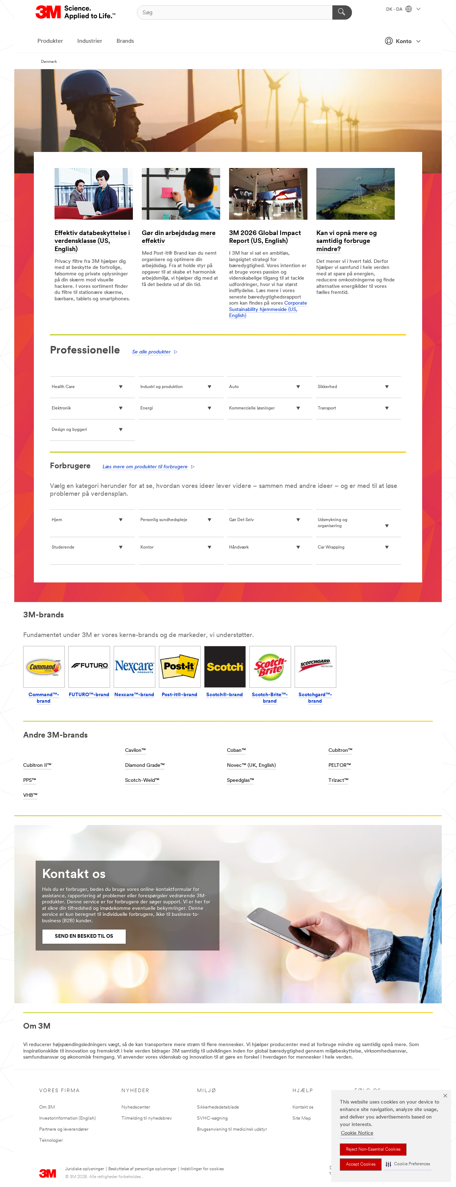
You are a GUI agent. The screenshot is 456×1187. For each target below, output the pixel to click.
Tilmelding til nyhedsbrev (146, 1118)
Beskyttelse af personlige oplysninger (142, 1169)
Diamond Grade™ (145, 765)
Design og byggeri (69, 430)
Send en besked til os (84, 936)
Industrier (89, 41)
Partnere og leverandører (63, 1129)
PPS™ (29, 780)
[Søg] (342, 12)
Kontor (147, 547)
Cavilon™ (135, 750)
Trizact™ (338, 780)
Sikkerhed (327, 387)
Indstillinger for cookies (202, 1169)
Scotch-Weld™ (142, 780)
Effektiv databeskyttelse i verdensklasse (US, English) (92, 241)
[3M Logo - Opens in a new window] (76, 12)
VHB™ (30, 795)
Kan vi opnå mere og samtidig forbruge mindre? (346, 241)
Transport (327, 408)
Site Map (301, 1118)
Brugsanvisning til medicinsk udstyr (232, 1129)
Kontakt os (303, 1107)
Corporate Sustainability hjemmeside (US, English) (268, 310)
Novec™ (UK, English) (251, 765)
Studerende (63, 547)
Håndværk (239, 547)
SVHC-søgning (212, 1118)
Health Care (63, 387)
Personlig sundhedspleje (163, 520)
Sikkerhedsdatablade (218, 1107)
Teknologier (51, 1140)
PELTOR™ (339, 765)
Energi (146, 408)
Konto (403, 42)
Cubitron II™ (37, 765)
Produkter (50, 41)
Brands (125, 41)
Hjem (57, 520)
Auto (234, 387)
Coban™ (236, 750)
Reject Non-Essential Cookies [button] (373, 1149)
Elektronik (61, 408)
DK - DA (395, 9)
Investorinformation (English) (67, 1118)
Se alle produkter (151, 352)
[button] (407, 1164)
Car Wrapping (331, 547)
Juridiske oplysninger (84, 1169)
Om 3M (47, 1107)
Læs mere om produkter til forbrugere (145, 467)
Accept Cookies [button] (360, 1164)
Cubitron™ (340, 750)
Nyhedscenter (135, 1107)
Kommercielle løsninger (252, 408)
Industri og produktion (161, 387)
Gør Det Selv (241, 520)
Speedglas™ (240, 780)
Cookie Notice (357, 1133)
